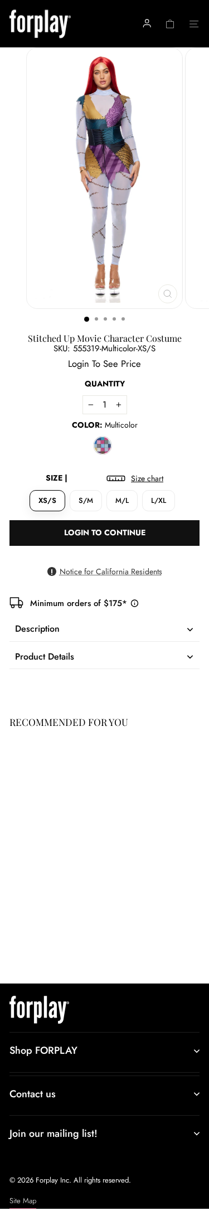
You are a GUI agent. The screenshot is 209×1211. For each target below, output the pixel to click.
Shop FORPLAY (43, 1050)
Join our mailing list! (53, 1133)
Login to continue (104, 532)
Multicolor (102, 445)
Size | (104, 478)
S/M (86, 500)
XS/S (47, 500)
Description (37, 628)
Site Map (22, 1200)
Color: (105, 425)
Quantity (105, 384)
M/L (122, 500)
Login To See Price (40, 931)
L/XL (158, 500)
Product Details (44, 656)
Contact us (32, 1094)
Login (78, 363)
